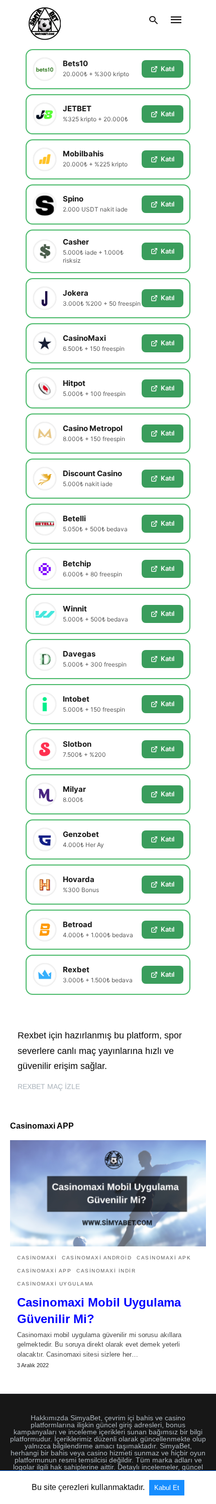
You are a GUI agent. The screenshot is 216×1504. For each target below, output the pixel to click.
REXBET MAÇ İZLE (49, 1087)
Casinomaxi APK (164, 1257)
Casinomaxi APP (44, 1270)
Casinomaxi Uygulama (55, 1283)
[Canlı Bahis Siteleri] (44, 20)
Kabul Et (166, 1487)
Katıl (167, 69)
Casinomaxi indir (106, 1270)
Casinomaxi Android (97, 1257)
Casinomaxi (37, 1257)
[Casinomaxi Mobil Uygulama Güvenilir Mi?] (108, 1193)
